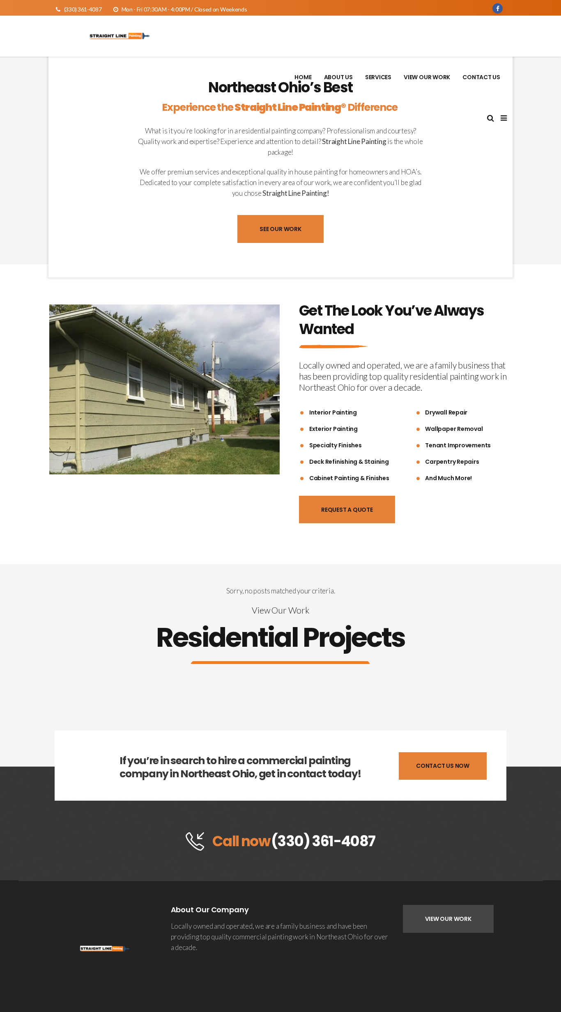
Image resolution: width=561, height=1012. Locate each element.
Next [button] (271, 389)
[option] (164, 389)
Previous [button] (58, 389)
